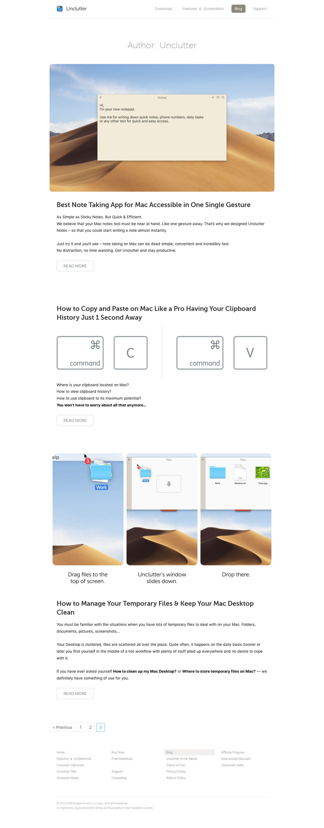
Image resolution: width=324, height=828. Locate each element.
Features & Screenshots (203, 8)
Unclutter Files (66, 771)
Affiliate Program (233, 752)
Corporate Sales (232, 765)
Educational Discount (236, 758)
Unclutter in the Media (181, 758)
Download (163, 8)
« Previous (62, 727)
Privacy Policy (176, 771)
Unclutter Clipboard (70, 765)
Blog (238, 8)
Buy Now (118, 752)
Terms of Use (175, 765)
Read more (75, 266)
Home (61, 752)
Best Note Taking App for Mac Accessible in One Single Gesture (154, 205)
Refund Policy (176, 778)
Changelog (119, 778)
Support (260, 8)
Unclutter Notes (68, 778)
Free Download (122, 758)
